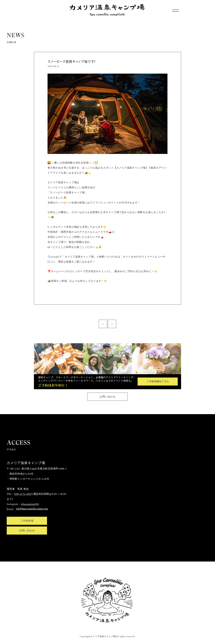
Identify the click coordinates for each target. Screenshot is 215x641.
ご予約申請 (27, 520)
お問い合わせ (108, 396)
